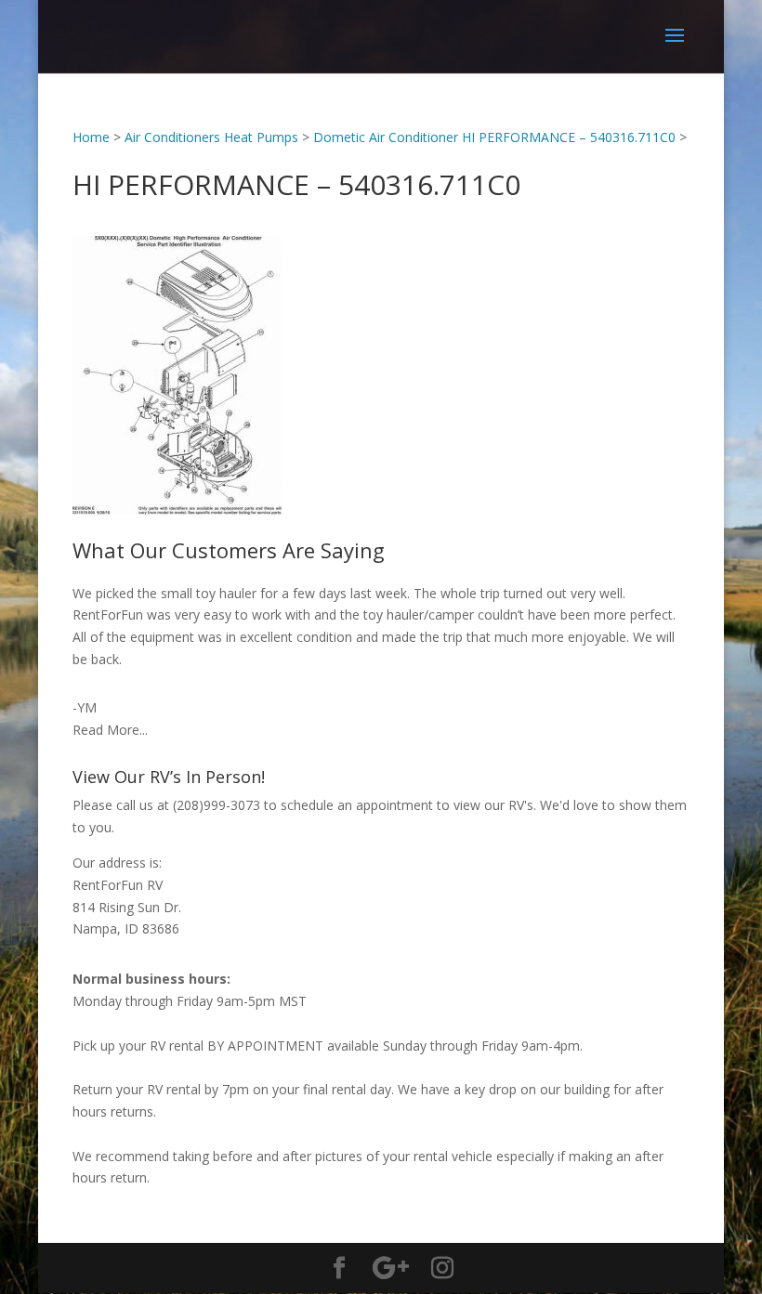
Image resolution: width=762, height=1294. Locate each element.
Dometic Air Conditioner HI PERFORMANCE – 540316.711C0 (494, 137)
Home (91, 137)
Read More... (110, 729)
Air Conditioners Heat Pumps (211, 137)
